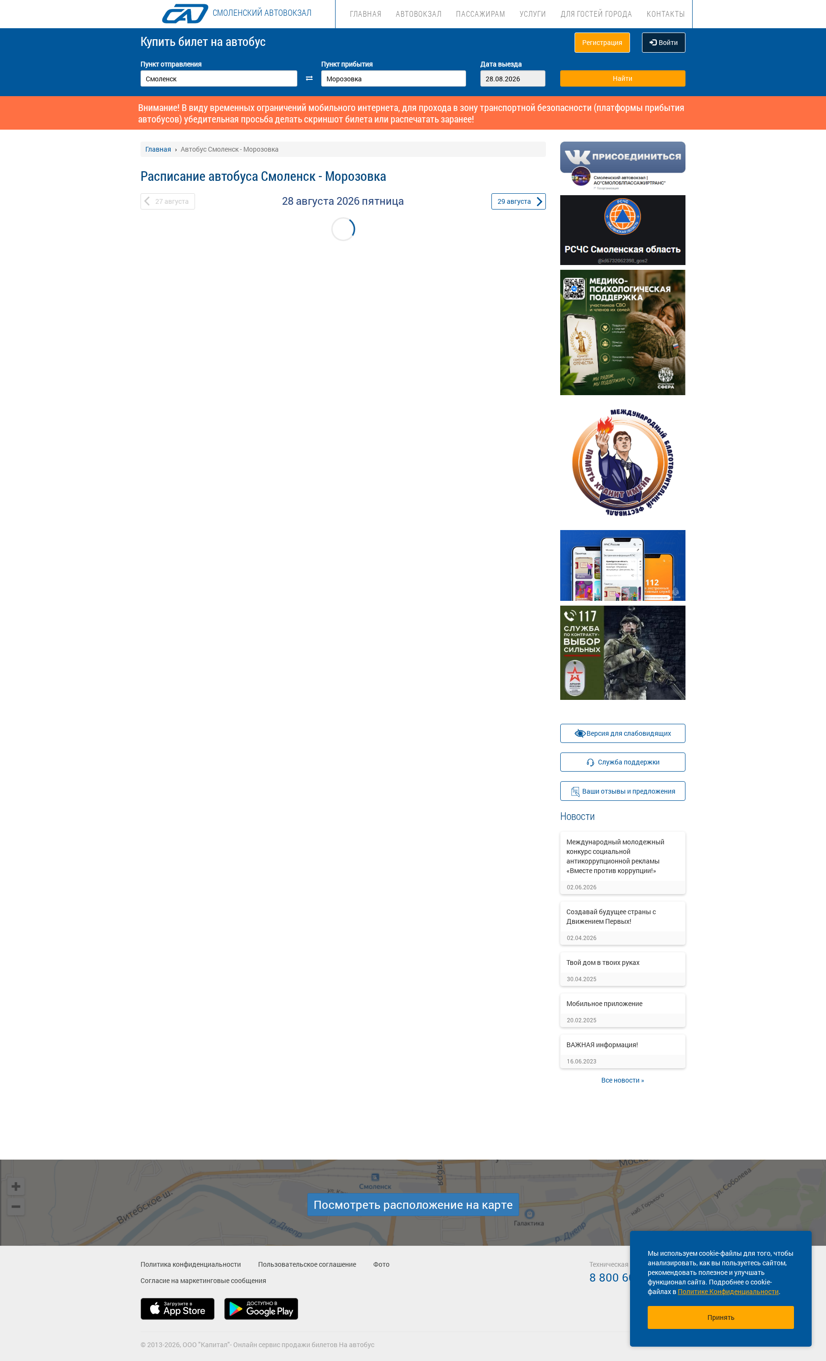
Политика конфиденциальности (191, 1264)
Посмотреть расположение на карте (413, 1204)
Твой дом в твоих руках (603, 962)
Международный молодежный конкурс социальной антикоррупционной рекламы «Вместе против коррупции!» (615, 856)
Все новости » (622, 1079)
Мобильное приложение (604, 1003)
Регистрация (602, 42)
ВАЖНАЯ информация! (602, 1044)
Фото (381, 1264)
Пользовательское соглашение (307, 1264)
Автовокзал (419, 14)
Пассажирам (480, 14)
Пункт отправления (171, 63)
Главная (365, 14)
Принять (721, 1317)
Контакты (666, 14)
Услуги (533, 14)
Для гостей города (596, 14)
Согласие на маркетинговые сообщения (203, 1280)
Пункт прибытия (347, 63)
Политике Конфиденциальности (728, 1291)
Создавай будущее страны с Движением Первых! (611, 916)
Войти (668, 42)
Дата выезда (501, 63)
